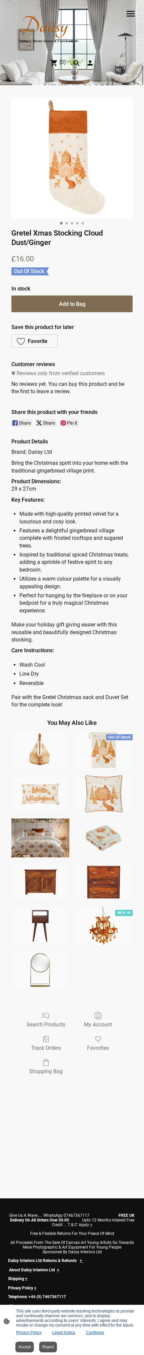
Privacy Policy (29, 1332)
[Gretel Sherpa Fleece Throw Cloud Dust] (104, 838)
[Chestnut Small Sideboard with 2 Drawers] (40, 882)
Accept (24, 1347)
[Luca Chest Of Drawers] (104, 882)
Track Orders (46, 1048)
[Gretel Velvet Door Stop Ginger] (40, 750)
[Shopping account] (90, 63)
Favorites (98, 1048)
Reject (48, 1347)
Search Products (45, 1024)
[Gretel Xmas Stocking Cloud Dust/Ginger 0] (72, 158)
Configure (95, 1332)
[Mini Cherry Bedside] (40, 926)
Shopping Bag (46, 1071)
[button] (34, 341)
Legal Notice (63, 1332)
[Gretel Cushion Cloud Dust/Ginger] (104, 794)
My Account (98, 1024)
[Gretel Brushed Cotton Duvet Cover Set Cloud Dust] (40, 838)
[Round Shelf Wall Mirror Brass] (40, 969)
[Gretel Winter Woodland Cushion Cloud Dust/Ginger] (40, 794)
